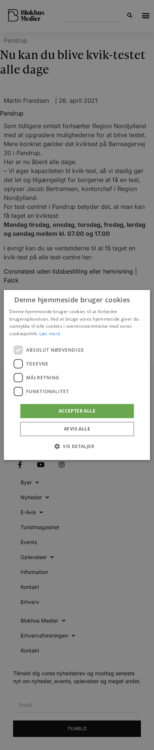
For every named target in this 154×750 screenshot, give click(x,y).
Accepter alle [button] (77, 411)
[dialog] (77, 375)
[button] (77, 446)
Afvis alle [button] (77, 429)
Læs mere (50, 333)
